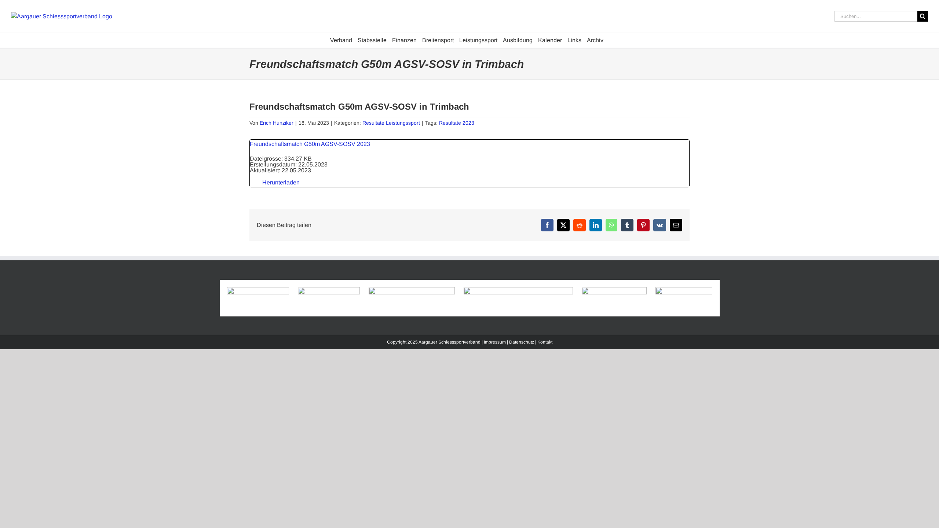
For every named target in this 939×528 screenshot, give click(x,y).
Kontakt (544, 342)
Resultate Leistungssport (391, 123)
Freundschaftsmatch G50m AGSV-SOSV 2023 (310, 144)
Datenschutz (521, 342)
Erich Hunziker (276, 123)
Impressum (495, 342)
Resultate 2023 (456, 123)
